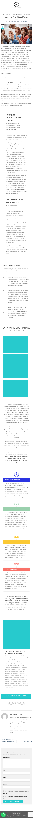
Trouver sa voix (28, 741)
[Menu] (2, 5)
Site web (5, 784)
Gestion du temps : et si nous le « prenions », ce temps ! (7, 741)
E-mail (5, 777)
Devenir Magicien (22, 21)
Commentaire (6, 757)
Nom (4, 770)
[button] (3, 814)
